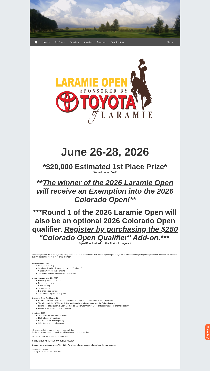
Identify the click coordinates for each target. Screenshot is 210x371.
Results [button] (74, 42)
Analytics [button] (88, 42)
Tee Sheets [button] (60, 42)
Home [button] (45, 42)
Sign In (170, 42)
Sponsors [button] (101, 42)
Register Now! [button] (117, 42)
